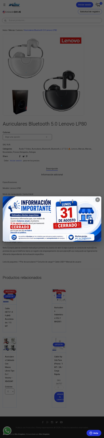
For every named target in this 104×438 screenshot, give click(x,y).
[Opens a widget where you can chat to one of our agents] (93, 433)
